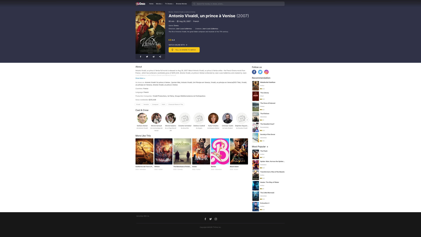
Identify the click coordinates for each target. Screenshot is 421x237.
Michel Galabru (170, 126)
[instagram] (266, 74)
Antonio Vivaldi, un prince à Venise (184, 12)
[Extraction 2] (255, 206)
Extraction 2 (264, 203)
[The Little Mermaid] (255, 196)
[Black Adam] (239, 151)
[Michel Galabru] (170, 118)
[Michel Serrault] (156, 118)
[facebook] (254, 74)
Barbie (213, 166)
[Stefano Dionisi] (142, 118)
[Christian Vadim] (227, 118)
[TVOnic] (140, 3)
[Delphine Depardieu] (241, 118)
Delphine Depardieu (241, 126)
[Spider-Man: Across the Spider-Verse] (255, 165)
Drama (176, 25)
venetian (146, 104)
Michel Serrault (156, 126)
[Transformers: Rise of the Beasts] (255, 175)
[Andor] (201, 151)
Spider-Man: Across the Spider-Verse (272, 161)
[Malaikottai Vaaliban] (255, 86)
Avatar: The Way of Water (269, 182)
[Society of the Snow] (255, 138)
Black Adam (234, 166)
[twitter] (260, 74)
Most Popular (259, 146)
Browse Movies (181, 4)
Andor (194, 166)
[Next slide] (247, 120)
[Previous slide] (137, 120)
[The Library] (255, 96)
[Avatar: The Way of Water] (255, 185)
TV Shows (168, 4)
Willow (157, 166)
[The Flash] (255, 154)
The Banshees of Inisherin (182, 166)
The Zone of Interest (267, 103)
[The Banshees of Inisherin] (182, 151)
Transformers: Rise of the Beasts (272, 172)
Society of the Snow (267, 134)
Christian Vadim (227, 126)
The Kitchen (264, 113)
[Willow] (163, 151)
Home (151, 4)
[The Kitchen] (255, 117)
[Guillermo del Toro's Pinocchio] (144, 151)
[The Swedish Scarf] (255, 127)
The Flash (264, 151)
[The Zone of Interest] (255, 106)
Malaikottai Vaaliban (267, 82)
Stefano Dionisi (142, 126)
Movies (158, 4)
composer (155, 104)
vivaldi (138, 104)
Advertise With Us (142, 216)
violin (163, 104)
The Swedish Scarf (267, 124)
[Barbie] (220, 151)
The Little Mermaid (267, 193)
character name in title (175, 104)
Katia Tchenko (213, 126)
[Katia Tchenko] (213, 118)
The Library (264, 93)
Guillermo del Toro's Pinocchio (144, 166)
